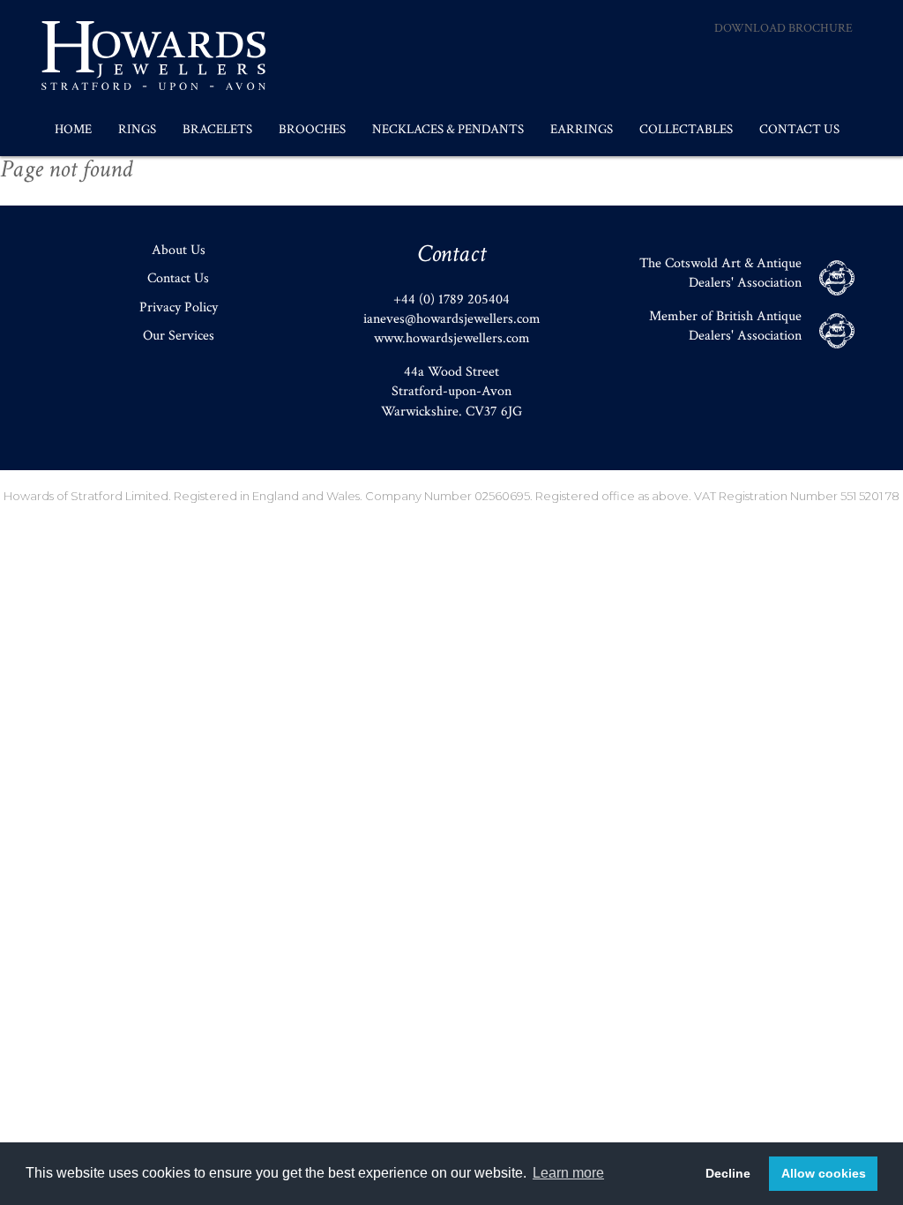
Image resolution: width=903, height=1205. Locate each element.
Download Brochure (783, 28)
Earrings (581, 129)
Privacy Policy (178, 307)
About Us (178, 250)
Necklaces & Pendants (448, 129)
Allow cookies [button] (823, 1173)
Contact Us (799, 129)
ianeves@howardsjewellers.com (452, 319)
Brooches (312, 129)
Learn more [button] (568, 1172)
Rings (137, 129)
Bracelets (217, 129)
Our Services (178, 335)
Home (73, 129)
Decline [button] (727, 1173)
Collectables (686, 129)
